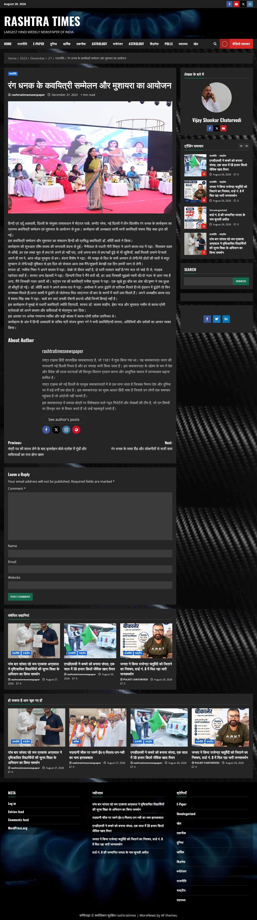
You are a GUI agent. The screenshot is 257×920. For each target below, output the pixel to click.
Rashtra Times (42, 20)
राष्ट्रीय (26, 653)
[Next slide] (246, 145)
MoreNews (148, 915)
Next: (141, 445)
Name (12, 546)
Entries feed (16, 811)
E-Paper (38, 43)
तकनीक (81, 43)
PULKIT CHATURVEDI (135, 679)
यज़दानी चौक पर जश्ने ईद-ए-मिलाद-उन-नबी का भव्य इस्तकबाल (195, 244)
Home (7, 43)
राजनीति (22, 43)
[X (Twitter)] (243, 4)
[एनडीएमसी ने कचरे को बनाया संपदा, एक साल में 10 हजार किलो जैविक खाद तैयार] (90, 640)
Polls (169, 43)
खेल (196, 43)
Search (190, 269)
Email (12, 562)
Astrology (99, 43)
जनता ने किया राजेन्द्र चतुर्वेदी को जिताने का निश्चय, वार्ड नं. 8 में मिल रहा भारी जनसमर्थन (146, 668)
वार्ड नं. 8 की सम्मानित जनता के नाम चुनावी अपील (195, 191)
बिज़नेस (154, 43)
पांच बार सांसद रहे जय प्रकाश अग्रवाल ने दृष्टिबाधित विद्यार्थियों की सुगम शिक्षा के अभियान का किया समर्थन (33, 668)
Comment (17, 488)
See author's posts (64, 419)
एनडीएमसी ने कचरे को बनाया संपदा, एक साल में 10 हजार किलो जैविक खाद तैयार (89, 666)
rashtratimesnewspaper (28, 95)
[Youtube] (236, 4)
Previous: (47, 448)
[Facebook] (229, 4)
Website (14, 577)
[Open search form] (215, 44)
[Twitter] (217, 128)
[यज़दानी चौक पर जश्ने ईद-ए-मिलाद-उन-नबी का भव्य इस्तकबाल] (97, 727)
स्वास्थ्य (183, 43)
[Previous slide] (241, 145)
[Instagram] (250, 4)
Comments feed (18, 819)
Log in (12, 803)
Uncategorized (218, 184)
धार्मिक (66, 43)
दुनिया (53, 43)
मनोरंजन (118, 43)
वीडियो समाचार (241, 43)
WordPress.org (17, 828)
